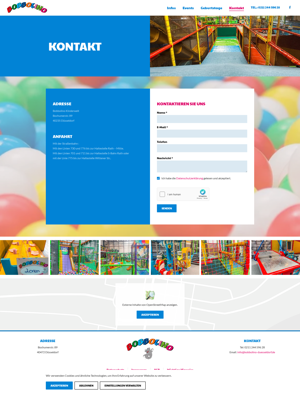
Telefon (162, 142)
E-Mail (162, 127)
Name (162, 112)
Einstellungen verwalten (123, 385)
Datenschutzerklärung (189, 178)
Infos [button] (171, 7)
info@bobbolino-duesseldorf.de (256, 352)
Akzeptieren (150, 314)
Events (188, 7)
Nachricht (165, 158)
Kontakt (236, 7)
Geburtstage (211, 7)
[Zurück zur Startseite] (28, 8)
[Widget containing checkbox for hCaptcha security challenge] (183, 194)
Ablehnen (86, 385)
